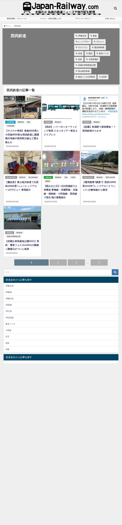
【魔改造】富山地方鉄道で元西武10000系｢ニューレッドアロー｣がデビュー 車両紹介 (22, 186)
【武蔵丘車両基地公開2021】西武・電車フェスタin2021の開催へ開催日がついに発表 (22, 245)
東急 (95, 36)
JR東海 (9, 292)
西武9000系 (99, 47)
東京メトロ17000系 (86, 77)
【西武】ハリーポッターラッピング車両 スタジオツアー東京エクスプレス (61, 131)
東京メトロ (104, 53)
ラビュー (100, 42)
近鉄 (80, 59)
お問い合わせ (110, 18)
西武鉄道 (21, 122)
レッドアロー (84, 42)
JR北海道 (10, 318)
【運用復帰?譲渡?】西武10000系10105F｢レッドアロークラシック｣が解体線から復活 (99, 186)
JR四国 (9, 305)
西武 (90, 53)
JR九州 (9, 311)
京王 (7, 337)
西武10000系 (88, 177)
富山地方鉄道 (84, 71)
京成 (80, 53)
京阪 (7, 349)
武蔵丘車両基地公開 (87, 65)
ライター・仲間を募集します (50, 18)
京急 (65, 177)
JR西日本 (10, 299)
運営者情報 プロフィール (16, 18)
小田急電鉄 (93, 59)
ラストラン (83, 47)
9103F (104, 77)
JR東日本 (82, 36)
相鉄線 (47, 181)
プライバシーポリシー (83, 18)
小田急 (73, 177)
